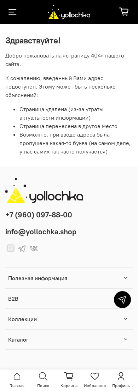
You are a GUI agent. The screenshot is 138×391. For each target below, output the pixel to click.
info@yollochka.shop (40, 231)
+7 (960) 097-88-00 (38, 214)
